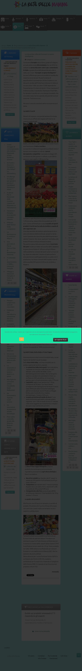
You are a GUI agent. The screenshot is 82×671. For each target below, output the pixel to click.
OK (21, 339)
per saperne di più (61, 340)
